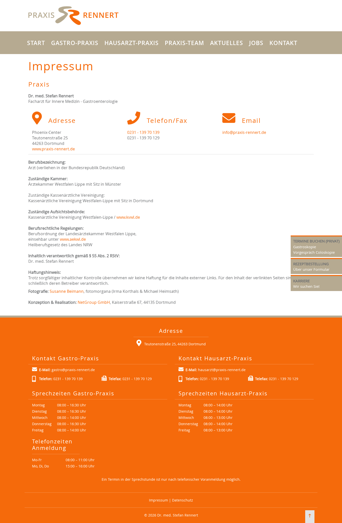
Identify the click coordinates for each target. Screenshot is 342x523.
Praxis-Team (184, 43)
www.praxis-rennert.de (53, 149)
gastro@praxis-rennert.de (73, 369)
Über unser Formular (311, 269)
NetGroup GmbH (94, 302)
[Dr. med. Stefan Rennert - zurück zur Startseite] (73, 15)
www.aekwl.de (73, 239)
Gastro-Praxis (74, 43)
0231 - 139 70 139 (143, 132)
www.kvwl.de (128, 217)
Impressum (158, 500)
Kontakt (283, 43)
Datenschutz (182, 500)
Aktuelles (226, 43)
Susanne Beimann (67, 291)
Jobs (256, 43)
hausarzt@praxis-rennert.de (222, 369)
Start (36, 43)
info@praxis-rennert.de (244, 132)
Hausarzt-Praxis (131, 43)
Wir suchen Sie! (306, 286)
